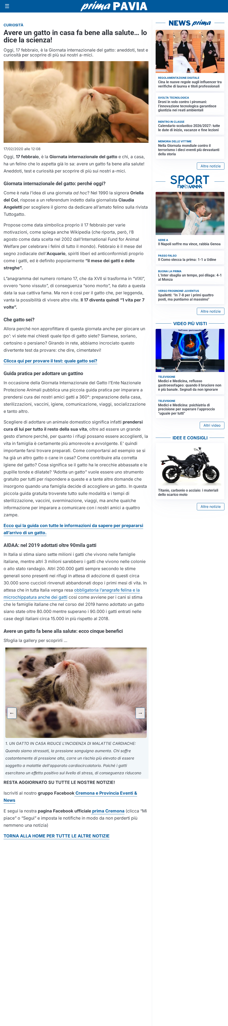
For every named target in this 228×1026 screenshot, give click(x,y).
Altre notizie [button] (211, 166)
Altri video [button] (212, 425)
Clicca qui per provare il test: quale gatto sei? (50, 360)
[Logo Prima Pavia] (114, 6)
